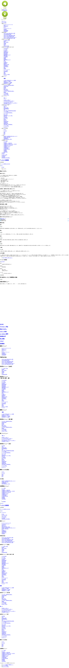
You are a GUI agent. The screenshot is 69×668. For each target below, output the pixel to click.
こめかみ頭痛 (4, 380)
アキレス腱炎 (6, 111)
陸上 (4, 134)
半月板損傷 (6, 117)
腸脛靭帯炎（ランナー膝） (8, 115)
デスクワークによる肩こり (6, 439)
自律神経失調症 (4, 374)
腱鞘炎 (5, 92)
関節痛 (5, 41)
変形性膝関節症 (6, 108)
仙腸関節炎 (6, 62)
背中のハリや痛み (7, 74)
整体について (6, 25)
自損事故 (3, 660)
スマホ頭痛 (4, 382)
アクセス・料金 (4, 326)
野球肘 (5, 88)
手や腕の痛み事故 (5, 658)
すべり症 (3, 381)
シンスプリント (6, 126)
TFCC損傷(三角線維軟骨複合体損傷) (10, 110)
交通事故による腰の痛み (8, 143)
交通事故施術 (4, 657)
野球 (4, 133)
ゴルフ (5, 129)
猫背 (4, 67)
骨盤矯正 (5, 29)
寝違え (5, 73)
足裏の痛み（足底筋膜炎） (8, 124)
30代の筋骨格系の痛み (7, 34)
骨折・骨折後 (6, 42)
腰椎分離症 (6, 55)
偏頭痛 (5, 68)
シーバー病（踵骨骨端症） (8, 112)
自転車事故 (4, 661)
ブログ (2, 341)
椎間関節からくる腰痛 (7, 83)
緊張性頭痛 (4, 385)
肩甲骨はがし (6, 26)
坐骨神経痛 (6, 31)
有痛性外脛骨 (6, 107)
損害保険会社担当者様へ (6, 157)
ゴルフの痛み (4, 430)
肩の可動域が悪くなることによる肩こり (8, 440)
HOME (3, 167)
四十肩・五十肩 (4, 431)
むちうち (5, 142)
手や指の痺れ (6, 93)
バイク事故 (6, 141)
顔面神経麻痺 (4, 384)
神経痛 (5, 43)
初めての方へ (4, 21)
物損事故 (3, 659)
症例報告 (2, 343)
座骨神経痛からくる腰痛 (8, 82)
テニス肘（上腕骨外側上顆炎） (9, 91)
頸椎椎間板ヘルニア (7, 59)
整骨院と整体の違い (7, 137)
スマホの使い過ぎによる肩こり (7, 438)
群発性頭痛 (4, 562)
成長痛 (5, 44)
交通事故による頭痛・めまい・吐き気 (10, 144)
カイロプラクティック (7, 28)
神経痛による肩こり (5, 437)
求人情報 (3, 156)
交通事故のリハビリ (5, 493)
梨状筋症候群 (6, 121)
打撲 (2, 373)
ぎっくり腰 (6, 70)
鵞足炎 (5, 119)
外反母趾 (3, 445)
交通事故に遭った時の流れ (6, 492)
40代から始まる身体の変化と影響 (9, 35)
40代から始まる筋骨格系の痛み (9, 36)
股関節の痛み (6, 123)
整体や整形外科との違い (8, 139)
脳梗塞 (5, 57)
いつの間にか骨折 (7, 40)
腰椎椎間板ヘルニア (5, 563)
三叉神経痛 (6, 56)
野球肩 (5, 87)
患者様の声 (4, 155)
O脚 (4, 109)
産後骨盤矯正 (6, 30)
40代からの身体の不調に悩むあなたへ (10, 37)
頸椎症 (5, 58)
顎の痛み (3, 383)
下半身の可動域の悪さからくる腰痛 (10, 80)
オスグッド (6, 127)
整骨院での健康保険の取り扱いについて (10, 136)
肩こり (5, 98)
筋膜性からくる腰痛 (7, 81)
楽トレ (5, 27)
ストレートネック (7, 69)
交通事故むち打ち (5, 494)
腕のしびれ (6, 89)
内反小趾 (5, 116)
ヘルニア (5, 75)
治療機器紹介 (6, 138)
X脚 (4, 106)
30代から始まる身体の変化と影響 (9, 33)
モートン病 (6, 113)
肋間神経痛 (6, 65)
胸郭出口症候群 (6, 64)
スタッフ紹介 (4, 22)
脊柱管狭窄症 (6, 66)
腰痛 (5, 78)
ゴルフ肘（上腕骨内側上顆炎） (9, 85)
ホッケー (5, 131)
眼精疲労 (5, 63)
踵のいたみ (6, 118)
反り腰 (5, 61)
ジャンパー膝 (6, 125)
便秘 (4, 60)
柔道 (4, 132)
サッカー (5, 130)
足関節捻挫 (6, 122)
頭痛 (4, 72)
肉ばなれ (5, 120)
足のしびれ (6, 114)
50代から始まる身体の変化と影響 (9, 38)
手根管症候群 (6, 90)
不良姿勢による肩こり (5, 441)
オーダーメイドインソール (8, 24)
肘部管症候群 (6, 86)
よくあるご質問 (4, 154)
